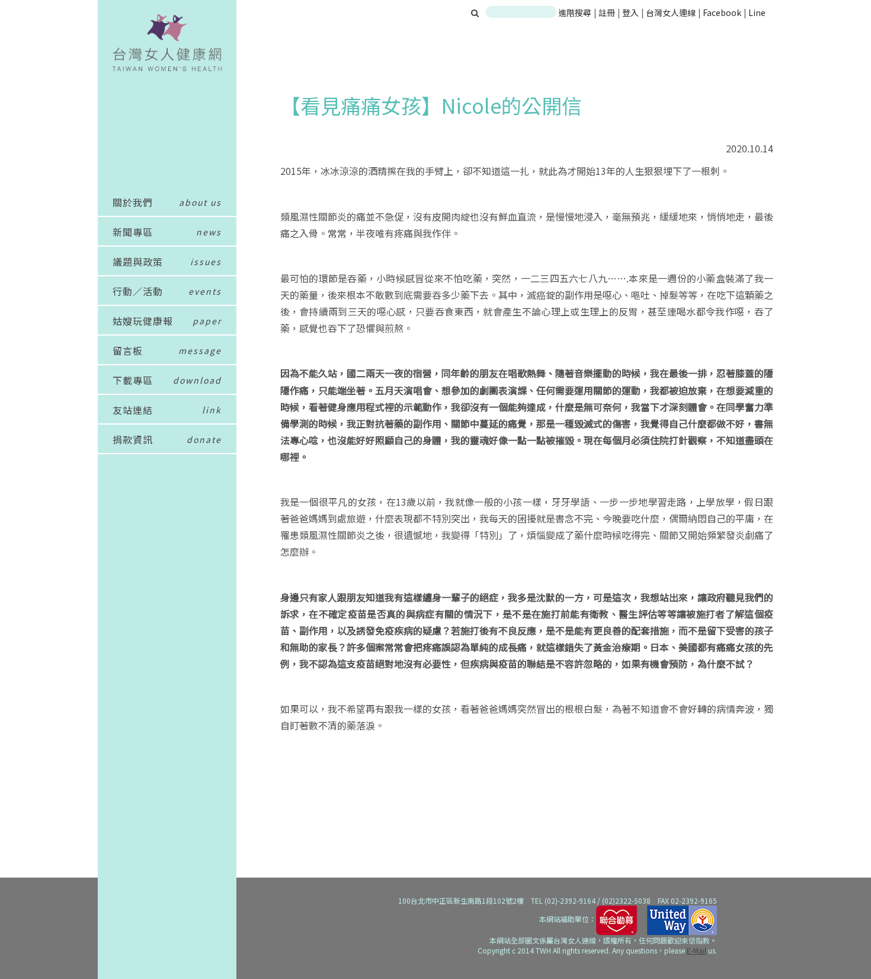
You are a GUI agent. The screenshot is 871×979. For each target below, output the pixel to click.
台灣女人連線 (671, 12)
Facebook (722, 12)
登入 (631, 12)
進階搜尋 (574, 12)
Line (757, 12)
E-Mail (696, 950)
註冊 (607, 12)
